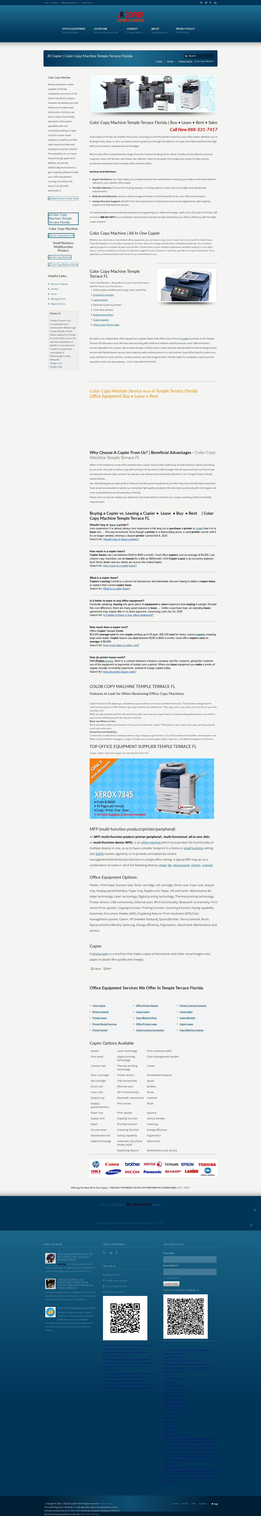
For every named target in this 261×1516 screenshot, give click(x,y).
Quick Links (86, 2)
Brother (55, 288)
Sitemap (95, 1514)
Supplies (203, 1503)
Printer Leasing (101, 1011)
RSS (200, 2)
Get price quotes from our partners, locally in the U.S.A (130, 1223)
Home (159, 61)
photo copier (67, 84)
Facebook (118, 1253)
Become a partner (115, 1291)
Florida (170, 61)
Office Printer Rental (147, 1005)
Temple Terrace (185, 61)
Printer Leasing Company (193, 1005)
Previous (103, 1503)
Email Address (171, 1265)
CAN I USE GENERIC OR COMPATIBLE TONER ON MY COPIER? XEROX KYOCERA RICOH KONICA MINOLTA (75, 1284)
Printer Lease (100, 1017)
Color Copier (99, 1005)
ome (46, 2)
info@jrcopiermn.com (116, 1280)
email (162, 865)
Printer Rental (100, 1030)
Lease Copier (142, 1011)
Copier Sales (186, 1011)
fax (170, 865)
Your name (168, 1253)
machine (155, 842)
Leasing (109, 661)
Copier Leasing (101, 319)
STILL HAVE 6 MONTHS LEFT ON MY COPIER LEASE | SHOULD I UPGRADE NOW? (75, 1257)
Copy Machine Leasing (191, 1030)
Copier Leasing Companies (150, 1030)
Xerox (54, 293)
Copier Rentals (187, 1017)
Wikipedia (54, 359)
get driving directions (116, 1286)
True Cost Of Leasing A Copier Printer (76, 1308)
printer (196, 865)
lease (112, 524)
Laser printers (100, 299)
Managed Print (58, 298)
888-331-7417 (113, 1274)
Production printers (103, 294)
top (216, 1503)
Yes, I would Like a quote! (131, 1204)
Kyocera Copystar (59, 283)
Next (111, 1503)
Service (55, 2)
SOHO (100, 854)
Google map (56, 366)
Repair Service (58, 303)
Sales (193, 1503)
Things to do (56, 363)
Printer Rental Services (105, 1024)
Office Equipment (68, 2)
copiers (200, 634)
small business (193, 848)
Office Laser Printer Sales (106, 324)
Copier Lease (186, 1024)
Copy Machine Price (146, 1017)
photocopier (181, 865)
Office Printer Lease (146, 1024)
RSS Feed (85, 1514)
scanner (207, 865)
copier (185, 338)
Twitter (205, 2)
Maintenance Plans (103, 314)
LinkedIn (214, 2)
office (145, 842)
